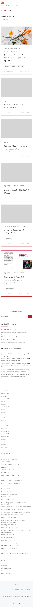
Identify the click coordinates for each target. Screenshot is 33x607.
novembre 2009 (5, 436)
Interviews (5, 488)
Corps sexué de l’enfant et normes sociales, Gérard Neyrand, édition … (14, 280)
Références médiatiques (10, 543)
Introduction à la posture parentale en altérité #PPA (13, 342)
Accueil (3, 10)
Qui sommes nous (7, 537)
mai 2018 (3, 388)
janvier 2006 (4, 447)
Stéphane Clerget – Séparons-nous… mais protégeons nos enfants (16, 149)
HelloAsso (19, 311)
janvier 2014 (4, 428)
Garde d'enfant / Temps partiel (13, 486)
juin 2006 (3, 439)
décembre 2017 (5, 390)
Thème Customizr (25, 599)
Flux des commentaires (6, 571)
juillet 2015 (4, 409)
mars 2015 (3, 417)
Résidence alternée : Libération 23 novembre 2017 (13, 336)
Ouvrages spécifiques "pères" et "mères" (16, 512)
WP (11, 599)
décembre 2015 (5, 407)
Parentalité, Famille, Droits (12, 515)
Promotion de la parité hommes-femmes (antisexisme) (16, 531)
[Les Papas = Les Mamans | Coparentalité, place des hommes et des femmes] (2, 2)
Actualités (5, 462)
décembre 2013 (5, 431)
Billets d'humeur (8, 472)
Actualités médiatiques (10, 464)
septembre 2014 (5, 425)
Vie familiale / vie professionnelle (14, 553)
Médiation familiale (9, 494)
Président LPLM (9, 71)
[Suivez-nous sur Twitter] (19, 604)
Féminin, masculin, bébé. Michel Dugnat (11, 360)
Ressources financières (10, 548)
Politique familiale (8, 525)
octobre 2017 (4, 396)
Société (4, 551)
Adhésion (5, 467)
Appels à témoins (7, 470)
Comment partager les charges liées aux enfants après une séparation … (15, 57)
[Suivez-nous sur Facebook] (16, 604)
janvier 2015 (4, 420)
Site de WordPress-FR (6, 573)
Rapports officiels (8, 540)
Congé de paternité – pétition (8, 339)
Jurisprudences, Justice (10, 491)
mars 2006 (3, 444)
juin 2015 (3, 412)
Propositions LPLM (8, 535)
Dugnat (3, 374)
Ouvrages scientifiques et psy (12, 509)
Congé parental (7, 478)
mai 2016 (3, 404)
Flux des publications (6, 568)
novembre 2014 (5, 423)
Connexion (4, 565)
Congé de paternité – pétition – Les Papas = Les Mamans (14, 358)
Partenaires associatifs (10, 517)
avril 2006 (3, 442)
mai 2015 (3, 415)
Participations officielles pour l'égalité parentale (13, 521)
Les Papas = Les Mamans (12, 596)
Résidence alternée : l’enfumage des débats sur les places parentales (14, 333)
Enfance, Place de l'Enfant (11, 480)
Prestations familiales (10, 527)
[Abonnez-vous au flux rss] (13, 604)
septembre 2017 (5, 399)
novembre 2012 (5, 434)
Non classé (5, 497)
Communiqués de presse (10, 475)
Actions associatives (9, 459)
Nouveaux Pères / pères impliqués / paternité (14, 503)
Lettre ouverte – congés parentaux (9, 329)
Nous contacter (7, 499)
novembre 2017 (5, 393)
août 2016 (3, 401)
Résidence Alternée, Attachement (14, 545)
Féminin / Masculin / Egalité (12, 483)
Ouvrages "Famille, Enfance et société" (16, 507)
